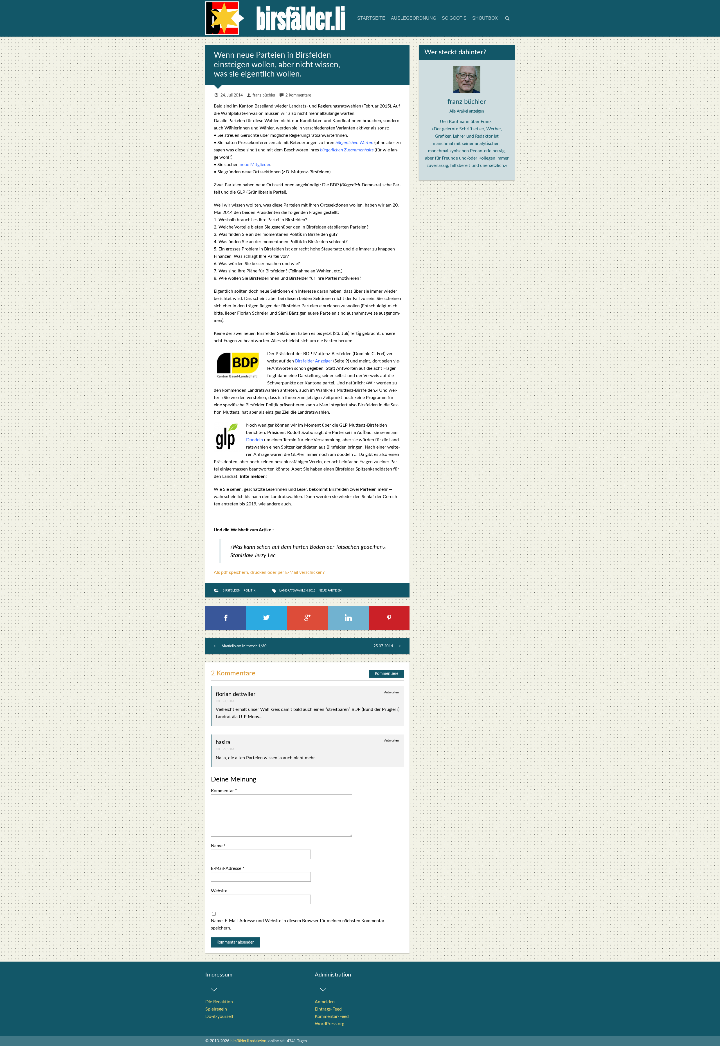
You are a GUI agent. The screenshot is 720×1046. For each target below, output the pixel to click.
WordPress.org (329, 1024)
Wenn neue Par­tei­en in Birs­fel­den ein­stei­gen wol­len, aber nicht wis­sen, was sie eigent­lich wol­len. (277, 64)
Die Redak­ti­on (219, 1002)
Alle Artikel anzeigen (466, 111)
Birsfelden (231, 590)
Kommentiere (386, 674)
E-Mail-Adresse (227, 868)
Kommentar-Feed (332, 1016)
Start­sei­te (371, 18)
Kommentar (224, 791)
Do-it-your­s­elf (219, 1016)
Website (219, 891)
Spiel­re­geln (216, 1009)
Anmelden (325, 1002)
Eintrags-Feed (328, 1009)
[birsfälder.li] (275, 20)
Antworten (391, 692)
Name (218, 846)
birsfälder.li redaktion (248, 1041)
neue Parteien (330, 590)
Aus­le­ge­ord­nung (413, 18)
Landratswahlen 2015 (297, 590)
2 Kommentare (298, 95)
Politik (249, 590)
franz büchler (264, 95)
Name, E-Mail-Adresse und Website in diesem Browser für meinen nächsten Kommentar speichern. (297, 924)
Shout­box (485, 18)
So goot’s (454, 18)
